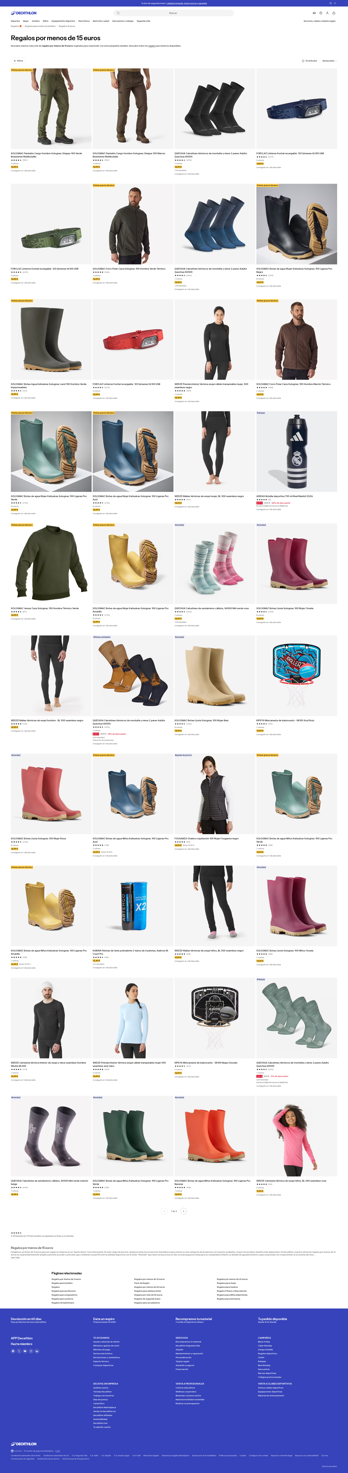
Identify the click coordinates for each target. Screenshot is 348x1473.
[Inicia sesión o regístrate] (327, 13)
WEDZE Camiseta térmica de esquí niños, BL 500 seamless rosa (291, 1180)
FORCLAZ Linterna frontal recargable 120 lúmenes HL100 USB (290, 153)
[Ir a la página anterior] (164, 1211)
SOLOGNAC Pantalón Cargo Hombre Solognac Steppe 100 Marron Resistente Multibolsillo (129, 155)
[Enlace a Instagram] (31, 1351)
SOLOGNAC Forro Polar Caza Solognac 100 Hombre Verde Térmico (129, 268)
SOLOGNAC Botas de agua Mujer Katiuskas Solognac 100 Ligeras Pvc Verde (49, 498)
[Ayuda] (321, 13)
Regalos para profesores (64, 1291)
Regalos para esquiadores (64, 1295)
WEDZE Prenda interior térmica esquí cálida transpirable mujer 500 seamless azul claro (129, 1064)
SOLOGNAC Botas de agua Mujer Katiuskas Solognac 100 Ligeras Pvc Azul (131, 498)
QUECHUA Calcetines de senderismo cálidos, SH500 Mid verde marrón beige (50, 1182)
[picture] (51, 108)
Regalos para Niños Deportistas (232, 1295)
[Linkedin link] (37, 1351)
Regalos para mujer (226, 1283)
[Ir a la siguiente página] (183, 1211)
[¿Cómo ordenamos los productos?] (303, 61)
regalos (152, 46)
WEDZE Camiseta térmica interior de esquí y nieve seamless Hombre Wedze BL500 (49, 1064)
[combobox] (330, 61)
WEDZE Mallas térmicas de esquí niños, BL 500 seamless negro (209, 950)
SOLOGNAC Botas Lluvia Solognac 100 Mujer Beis (202, 720)
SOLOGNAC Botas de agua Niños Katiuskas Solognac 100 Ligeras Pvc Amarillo (49, 952)
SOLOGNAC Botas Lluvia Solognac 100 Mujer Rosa (38, 838)
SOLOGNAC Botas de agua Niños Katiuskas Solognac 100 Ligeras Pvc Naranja (213, 1182)
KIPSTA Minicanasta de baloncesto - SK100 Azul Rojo (285, 720)
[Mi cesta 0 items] (334, 13)
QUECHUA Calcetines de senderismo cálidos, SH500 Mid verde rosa (212, 608)
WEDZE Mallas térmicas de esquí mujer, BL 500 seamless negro (209, 496)
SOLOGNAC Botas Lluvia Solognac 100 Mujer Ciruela (284, 608)
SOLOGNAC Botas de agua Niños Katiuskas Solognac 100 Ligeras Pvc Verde (294, 840)
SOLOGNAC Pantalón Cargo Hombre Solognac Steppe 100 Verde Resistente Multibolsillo (47, 155)
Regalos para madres (227, 1287)
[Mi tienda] (314, 13)
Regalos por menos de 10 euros (149, 1279)
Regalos (56, 1287)
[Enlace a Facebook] (13, 1351)
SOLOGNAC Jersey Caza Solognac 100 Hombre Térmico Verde (45, 608)
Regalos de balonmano (63, 1303)
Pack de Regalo (142, 1283)
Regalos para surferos (62, 1299)
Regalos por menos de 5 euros (66, 1279)
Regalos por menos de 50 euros (149, 1287)
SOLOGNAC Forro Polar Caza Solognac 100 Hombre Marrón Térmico (293, 384)
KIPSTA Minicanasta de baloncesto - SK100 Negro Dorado (206, 1062)
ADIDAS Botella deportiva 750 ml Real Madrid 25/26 (284, 496)
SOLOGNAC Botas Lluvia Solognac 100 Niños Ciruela (284, 950)
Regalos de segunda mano (147, 1299)
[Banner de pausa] (330, 3)
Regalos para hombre (62, 1283)
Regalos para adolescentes (147, 1291)
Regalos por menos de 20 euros (232, 1279)
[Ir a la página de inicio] (23, 13)
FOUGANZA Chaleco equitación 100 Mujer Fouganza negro (207, 838)
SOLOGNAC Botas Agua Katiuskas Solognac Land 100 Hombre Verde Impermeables (49, 386)
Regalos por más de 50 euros (148, 1295)
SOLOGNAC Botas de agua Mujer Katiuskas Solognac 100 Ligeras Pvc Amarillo (131, 610)
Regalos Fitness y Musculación (232, 1291)
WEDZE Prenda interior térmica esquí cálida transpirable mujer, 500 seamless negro (212, 386)
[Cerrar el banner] (335, 3)
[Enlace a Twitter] (19, 1351)
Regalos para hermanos (228, 1299)
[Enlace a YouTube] (25, 1351)
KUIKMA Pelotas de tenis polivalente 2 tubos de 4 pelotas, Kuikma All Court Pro (131, 952)
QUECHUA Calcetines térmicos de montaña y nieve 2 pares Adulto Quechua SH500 (211, 155)
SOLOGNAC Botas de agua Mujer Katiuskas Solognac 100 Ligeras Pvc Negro (294, 270)
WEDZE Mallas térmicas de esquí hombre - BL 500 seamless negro (47, 720)
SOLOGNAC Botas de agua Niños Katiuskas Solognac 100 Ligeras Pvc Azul (131, 840)
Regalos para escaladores (147, 1303)
